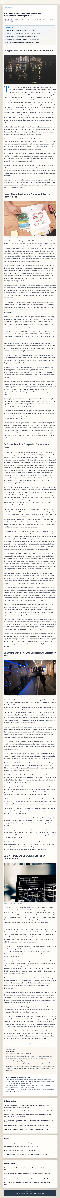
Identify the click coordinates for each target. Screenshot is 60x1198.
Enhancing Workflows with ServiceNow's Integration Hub (22, 39)
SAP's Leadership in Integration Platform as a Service (21, 36)
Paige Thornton (9, 19)
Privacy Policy (29, 1193)
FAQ (43, 1193)
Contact (14, 1091)
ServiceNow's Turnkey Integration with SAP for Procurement (23, 33)
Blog (9, 7)
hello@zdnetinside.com (30, 1191)
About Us (18, 1193)
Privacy (18, 1091)
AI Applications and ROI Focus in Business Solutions (21, 30)
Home (5, 7)
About (9, 1091)
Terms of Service (37, 1193)
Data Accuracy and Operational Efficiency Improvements (22, 42)
